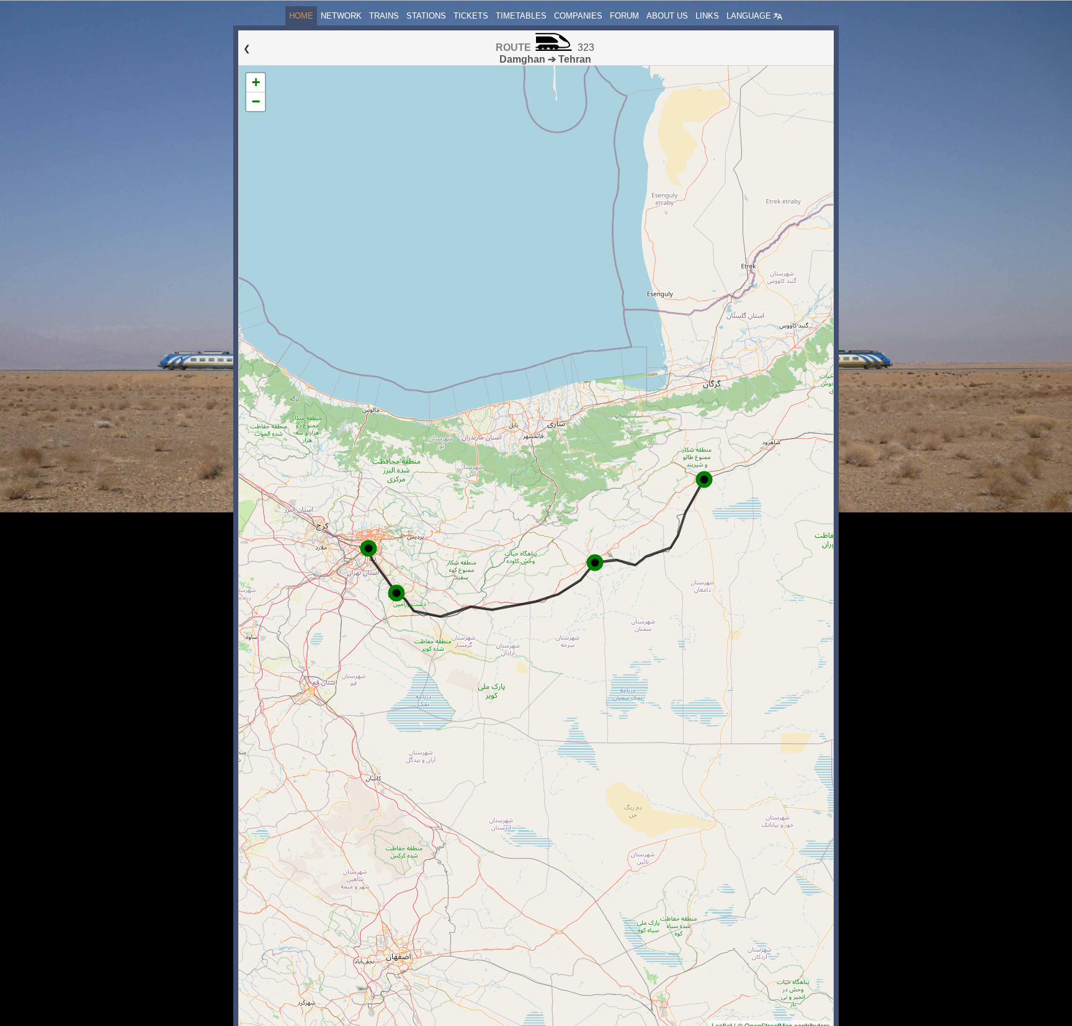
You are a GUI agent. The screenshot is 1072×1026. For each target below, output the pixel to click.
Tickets (470, 15)
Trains (384, 15)
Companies (578, 15)
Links (707, 15)
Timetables (521, 15)
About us (667, 15)
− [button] (256, 101)
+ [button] (256, 82)
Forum (624, 15)
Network (341, 15)
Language (750, 15)
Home (301, 15)
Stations (426, 15)
